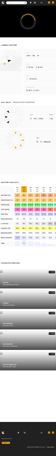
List (35, 3)
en (41, 3)
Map (31, 3)
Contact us (6, 442)
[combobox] (16, 2)
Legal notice (50, 447)
